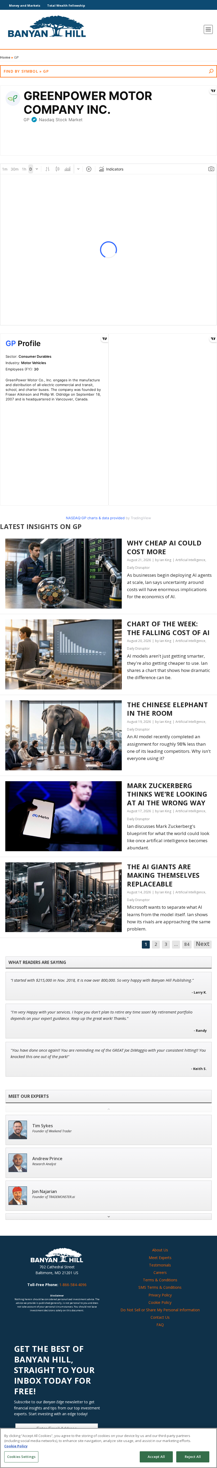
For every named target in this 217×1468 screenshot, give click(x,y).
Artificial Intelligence (190, 560)
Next (203, 944)
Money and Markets (24, 5)
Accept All (156, 1456)
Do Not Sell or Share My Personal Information (160, 1309)
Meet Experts (160, 1257)
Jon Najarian (44, 1191)
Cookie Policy (159, 1302)
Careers (160, 1272)
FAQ (160, 1324)
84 (186, 944)
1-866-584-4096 (73, 1284)
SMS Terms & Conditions (160, 1287)
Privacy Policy (160, 1294)
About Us (160, 1249)
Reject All (193, 1456)
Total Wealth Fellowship (66, 5)
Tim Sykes (42, 1126)
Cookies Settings (21, 1456)
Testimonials (160, 1265)
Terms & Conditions (160, 1279)
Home (5, 57)
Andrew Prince (47, 1158)
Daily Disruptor (138, 567)
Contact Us (160, 1317)
